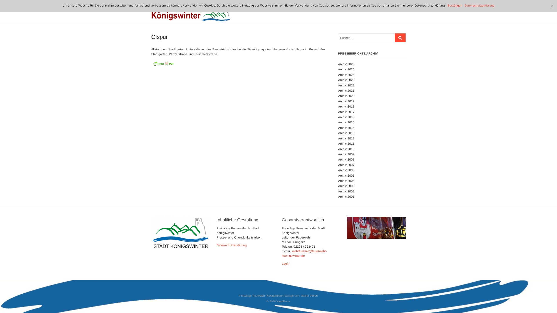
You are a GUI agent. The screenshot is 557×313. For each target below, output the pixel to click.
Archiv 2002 (346, 191)
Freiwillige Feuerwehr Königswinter (261, 295)
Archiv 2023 (346, 80)
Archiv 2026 (346, 64)
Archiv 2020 (346, 96)
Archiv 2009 (346, 154)
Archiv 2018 (346, 106)
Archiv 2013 (346, 133)
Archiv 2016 (346, 117)
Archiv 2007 (346, 165)
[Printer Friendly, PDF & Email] (163, 63)
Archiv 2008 (346, 159)
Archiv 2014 (346, 127)
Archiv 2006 (346, 170)
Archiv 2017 (346, 112)
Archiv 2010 (346, 149)
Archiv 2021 (346, 90)
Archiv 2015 (346, 122)
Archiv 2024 (346, 74)
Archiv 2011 (346, 143)
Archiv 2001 (346, 196)
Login (285, 263)
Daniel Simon (309, 295)
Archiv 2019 (346, 101)
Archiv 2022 (346, 85)
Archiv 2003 (346, 186)
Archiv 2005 (346, 175)
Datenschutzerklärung (231, 245)
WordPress (283, 301)
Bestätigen (455, 5)
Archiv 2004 (346, 180)
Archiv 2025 (346, 69)
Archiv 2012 (346, 138)
